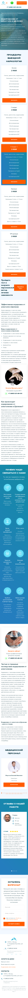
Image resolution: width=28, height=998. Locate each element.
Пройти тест (20, 288)
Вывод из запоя (5, 961)
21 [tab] (10, 793)
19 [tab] (7, 793)
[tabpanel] (14, 773)
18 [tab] (6, 793)
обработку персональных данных (13, 918)
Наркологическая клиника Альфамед (12, 13)
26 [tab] (18, 793)
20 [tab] (9, 793)
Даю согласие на (13, 918)
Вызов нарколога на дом (7, 964)
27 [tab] (20, 793)
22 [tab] (12, 793)
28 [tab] (21, 793)
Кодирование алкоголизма (8, 967)
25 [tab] (17, 793)
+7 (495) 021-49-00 (14, 7)
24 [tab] (15, 793)
